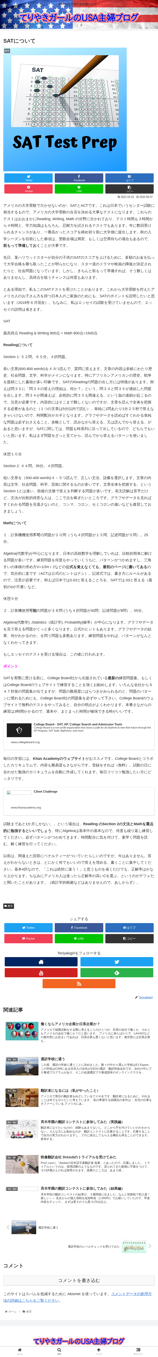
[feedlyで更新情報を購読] (116, 972)
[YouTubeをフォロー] (41, 972)
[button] (146, 734)
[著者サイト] (41, 961)
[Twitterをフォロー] (116, 961)
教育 (10, 906)
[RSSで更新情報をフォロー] (79, 983)
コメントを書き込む (79, 1280)
